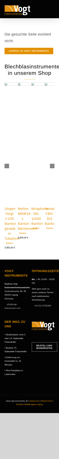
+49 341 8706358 (42, 305)
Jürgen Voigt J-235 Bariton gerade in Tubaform (12, 223)
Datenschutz (46, 401)
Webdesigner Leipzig (34, 404)
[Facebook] (33, 336)
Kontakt (19, 404)
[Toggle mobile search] (48, 9)
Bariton (9, 243)
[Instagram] (37, 336)
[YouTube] (42, 336)
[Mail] (47, 336)
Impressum (34, 401)
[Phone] (52, 336)
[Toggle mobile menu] (53, 9)
